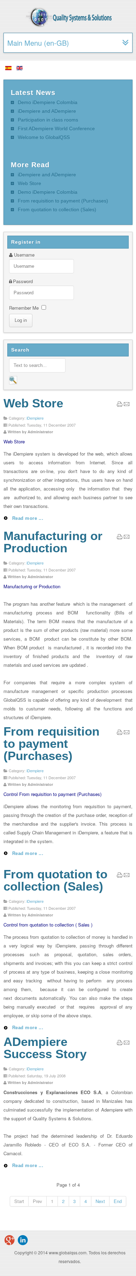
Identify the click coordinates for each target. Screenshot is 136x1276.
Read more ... (26, 518)
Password (23, 281)
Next (100, 1201)
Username (24, 254)
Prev (37, 1201)
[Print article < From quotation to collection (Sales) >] (119, 876)
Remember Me (24, 307)
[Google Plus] (9, 1240)
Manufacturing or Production (53, 542)
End (118, 1201)
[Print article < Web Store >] (119, 405)
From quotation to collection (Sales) (55, 880)
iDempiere (35, 418)
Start (19, 1201)
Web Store (33, 403)
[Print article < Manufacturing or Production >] (119, 538)
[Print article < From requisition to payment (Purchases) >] (119, 733)
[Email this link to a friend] (126, 405)
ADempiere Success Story (44, 1048)
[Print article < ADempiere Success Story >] (119, 1044)
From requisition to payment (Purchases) (51, 743)
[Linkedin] (22, 1240)
